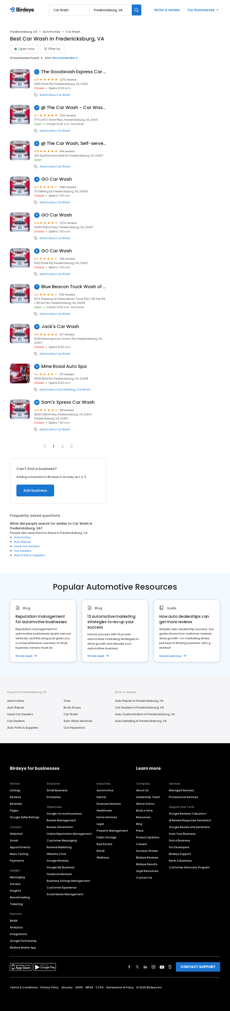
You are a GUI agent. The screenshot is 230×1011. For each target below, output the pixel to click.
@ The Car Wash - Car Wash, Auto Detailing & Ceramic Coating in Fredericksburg (73, 107)
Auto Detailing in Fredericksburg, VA (141, 721)
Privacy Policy (49, 987)
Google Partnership (23, 941)
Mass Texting (19, 854)
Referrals (16, 804)
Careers (141, 844)
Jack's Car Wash (60, 326)
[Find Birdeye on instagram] (153, 967)
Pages (14, 810)
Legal (100, 824)
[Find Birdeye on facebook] (129, 967)
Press (140, 831)
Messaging (17, 877)
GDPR (79, 987)
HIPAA (89, 987)
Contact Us (144, 878)
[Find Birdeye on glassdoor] (170, 967)
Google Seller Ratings (24, 817)
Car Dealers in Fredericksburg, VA (139, 707)
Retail (100, 851)
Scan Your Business (182, 834)
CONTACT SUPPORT (198, 966)
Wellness (103, 857)
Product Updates (147, 837)
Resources (143, 817)
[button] (71, 446)
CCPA (100, 987)
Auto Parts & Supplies (29, 555)
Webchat (16, 834)
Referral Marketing (59, 847)
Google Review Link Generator (189, 827)
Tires (67, 701)
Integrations (18, 934)
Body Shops (72, 707)
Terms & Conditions (24, 987)
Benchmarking (20, 897)
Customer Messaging (62, 840)
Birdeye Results (146, 864)
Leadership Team (148, 797)
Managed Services (181, 790)
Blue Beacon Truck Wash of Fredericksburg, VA (73, 287)
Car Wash (63, 95)
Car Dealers (22, 551)
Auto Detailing (65, 389)
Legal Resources (147, 871)
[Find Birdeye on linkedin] (145, 967)
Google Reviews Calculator (187, 814)
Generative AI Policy (120, 987)
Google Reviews (58, 861)
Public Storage (106, 837)
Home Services (107, 817)
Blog (139, 824)
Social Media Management (65, 894)
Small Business (57, 790)
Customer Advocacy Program (189, 867)
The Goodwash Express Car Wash (73, 72)
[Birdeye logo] (23, 10)
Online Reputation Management (69, 834)
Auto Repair (22, 542)
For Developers (179, 847)
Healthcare (104, 810)
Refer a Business (180, 861)
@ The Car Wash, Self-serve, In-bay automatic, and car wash (73, 143)
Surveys (15, 884)
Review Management (61, 820)
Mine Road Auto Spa (64, 366)
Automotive (51, 32)
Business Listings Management (68, 881)
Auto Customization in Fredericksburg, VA (145, 714)
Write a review (167, 10)
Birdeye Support (180, 854)
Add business (35, 490)
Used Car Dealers (27, 546)
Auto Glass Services (78, 721)
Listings (15, 790)
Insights (15, 891)
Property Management (112, 831)
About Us (142, 790)
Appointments (20, 847)
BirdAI (14, 921)
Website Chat (56, 854)
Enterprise (54, 797)
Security (67, 987)
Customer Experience (62, 887)
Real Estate (104, 844)
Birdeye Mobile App (23, 947)
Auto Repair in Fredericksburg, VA (139, 701)
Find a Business (179, 840)
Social (14, 840)
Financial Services (109, 804)
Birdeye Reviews (147, 857)
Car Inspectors (74, 728)
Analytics (16, 927)
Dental (101, 797)
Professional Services (183, 797)
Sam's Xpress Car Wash (68, 402)
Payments (17, 861)
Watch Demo (145, 804)
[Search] (136, 9)
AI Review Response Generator (190, 820)
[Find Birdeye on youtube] (162, 967)
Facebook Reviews (59, 874)
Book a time (144, 810)
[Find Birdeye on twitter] (137, 967)
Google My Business (61, 867)
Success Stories (147, 851)
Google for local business (64, 814)
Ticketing (16, 904)
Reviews (15, 797)
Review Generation (60, 827)
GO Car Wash (56, 179)
